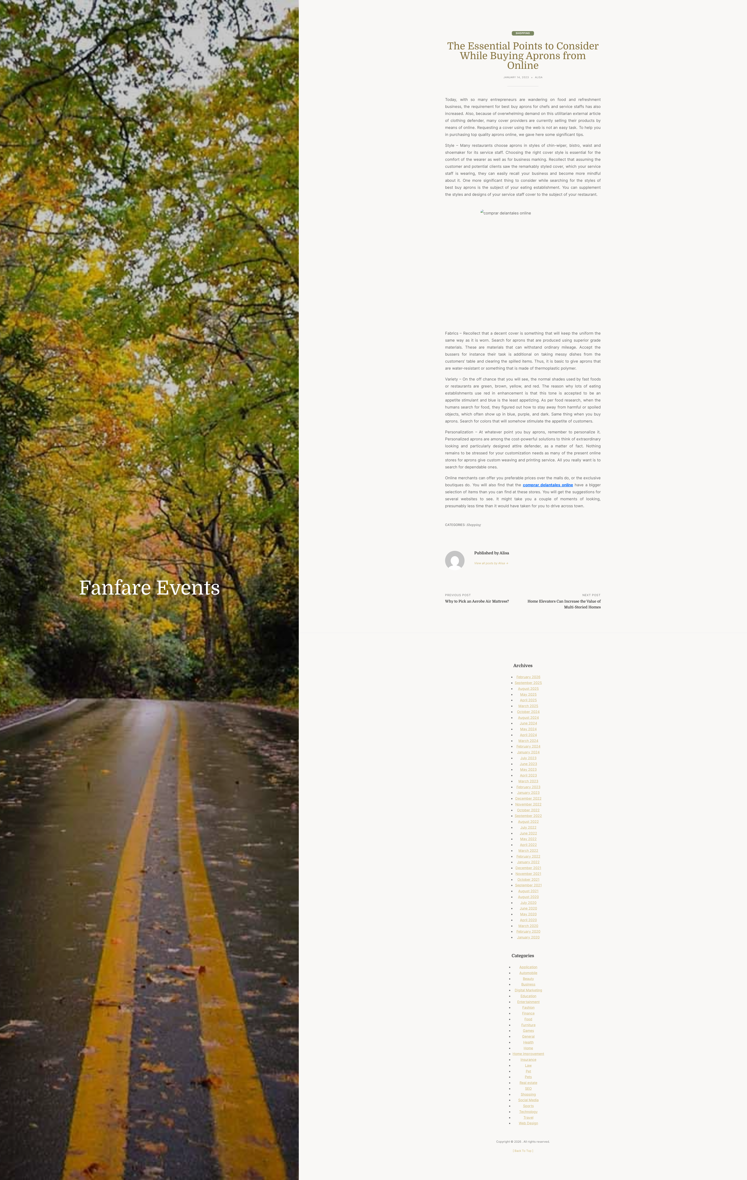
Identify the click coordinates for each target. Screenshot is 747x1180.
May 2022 (528, 839)
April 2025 (528, 700)
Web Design (528, 1123)
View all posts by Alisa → (491, 563)
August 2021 (528, 891)
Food (528, 1019)
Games (528, 1031)
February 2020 (528, 931)
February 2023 (528, 787)
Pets (528, 1077)
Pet (528, 1071)
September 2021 (528, 885)
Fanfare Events (149, 588)
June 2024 (528, 723)
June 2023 (528, 764)
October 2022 (528, 810)
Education (528, 996)
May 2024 (528, 729)
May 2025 (528, 694)
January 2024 (528, 752)
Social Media (528, 1100)
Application (528, 967)
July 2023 (528, 758)
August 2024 (528, 718)
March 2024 (528, 741)
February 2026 (528, 677)
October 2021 (528, 879)
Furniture (528, 1025)
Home (528, 1048)
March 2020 (528, 926)
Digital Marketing (528, 990)
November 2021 (528, 874)
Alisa (539, 77)
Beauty (528, 979)
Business (528, 984)
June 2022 (528, 833)
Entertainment (528, 1002)
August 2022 (528, 822)
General (528, 1036)
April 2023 (528, 775)
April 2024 (528, 735)
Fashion (528, 1007)
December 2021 (528, 868)
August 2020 (528, 897)
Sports (528, 1106)
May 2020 (528, 914)
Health (528, 1042)
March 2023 (528, 781)
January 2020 (528, 937)
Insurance (528, 1060)
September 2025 (528, 683)
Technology (528, 1112)
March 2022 (528, 850)
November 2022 (528, 804)
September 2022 (528, 816)
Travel (528, 1117)
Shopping (523, 33)
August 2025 (528, 689)
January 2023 (528, 793)
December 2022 (528, 798)
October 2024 (528, 712)
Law (528, 1065)
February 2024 (528, 746)
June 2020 (528, 908)
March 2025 (528, 706)
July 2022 (528, 827)
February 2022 (528, 856)
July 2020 (528, 903)
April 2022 (528, 845)
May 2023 (528, 769)
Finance (528, 1013)
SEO (528, 1088)
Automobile (528, 973)
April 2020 (528, 920)
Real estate (528, 1083)
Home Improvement (528, 1054)
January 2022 (528, 862)
